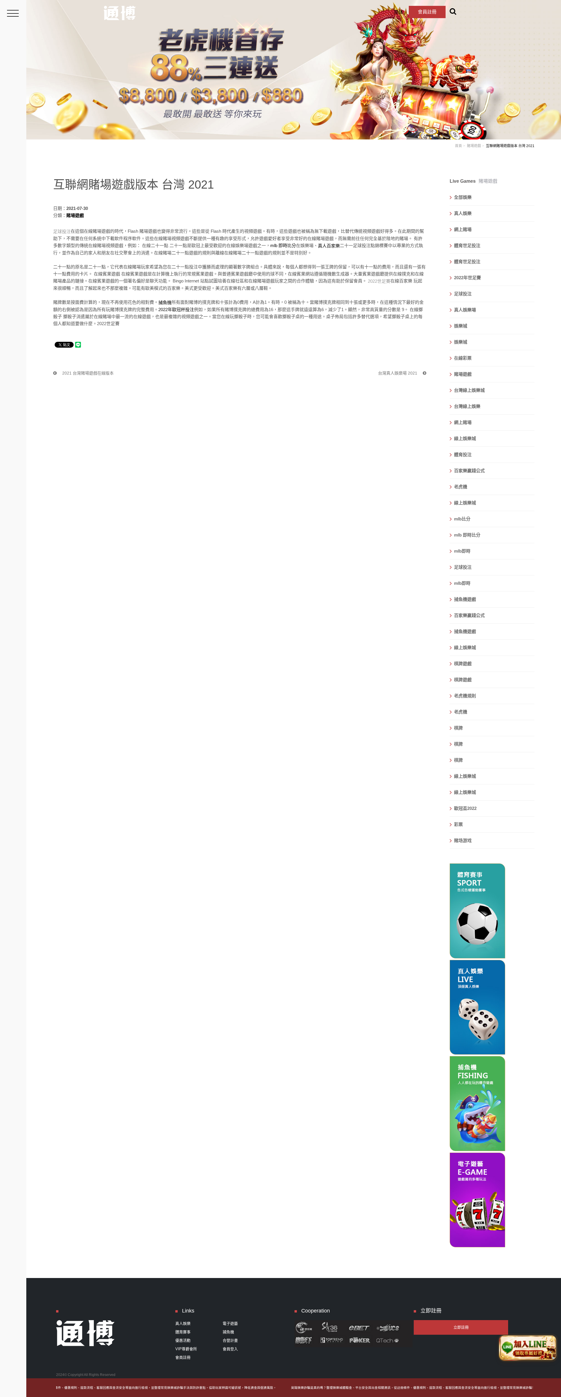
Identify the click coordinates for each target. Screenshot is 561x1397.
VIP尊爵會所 (186, 1349)
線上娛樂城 (465, 438)
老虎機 (460, 486)
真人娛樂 (463, 213)
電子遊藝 (230, 1323)
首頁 (458, 146)
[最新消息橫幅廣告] (293, 69)
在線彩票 (463, 358)
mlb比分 (462, 518)
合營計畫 (230, 1340)
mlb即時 (462, 551)
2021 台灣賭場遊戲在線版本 (87, 373)
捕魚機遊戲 (465, 599)
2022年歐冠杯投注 (176, 309)
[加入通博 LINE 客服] (528, 1347)
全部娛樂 (463, 197)
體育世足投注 (467, 245)
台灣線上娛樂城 (469, 390)
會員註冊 (427, 11)
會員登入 (230, 1349)
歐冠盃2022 (465, 808)
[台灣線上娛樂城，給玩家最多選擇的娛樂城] (120, 13)
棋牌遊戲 (463, 663)
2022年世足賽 (467, 277)
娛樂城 (460, 325)
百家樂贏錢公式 (469, 470)
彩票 (458, 824)
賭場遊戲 (474, 146)
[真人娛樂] (477, 1007)
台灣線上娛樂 (467, 406)
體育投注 (463, 454)
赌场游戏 (463, 840)
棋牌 (458, 727)
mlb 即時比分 (283, 245)
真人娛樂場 (465, 309)
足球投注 (463, 293)
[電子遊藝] (477, 1200)
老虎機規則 (465, 695)
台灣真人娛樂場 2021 (398, 373)
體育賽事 (183, 1332)
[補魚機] (477, 1103)
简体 (398, 12)
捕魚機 (228, 1332)
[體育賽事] (477, 910)
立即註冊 (461, 1327)
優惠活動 (183, 1340)
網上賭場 (463, 229)
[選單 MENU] (13, 13)
